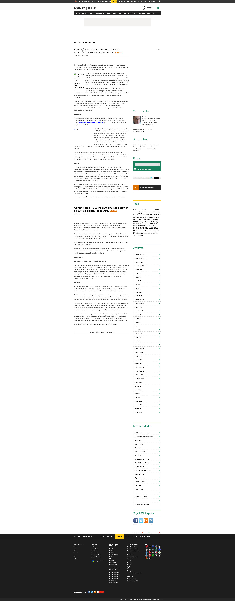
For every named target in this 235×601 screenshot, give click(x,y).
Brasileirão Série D (114, 578)
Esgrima (146, 219)
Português (130, 571)
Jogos (134, 536)
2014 (134, 210)
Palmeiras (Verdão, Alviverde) (153, 555)
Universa (126, 1)
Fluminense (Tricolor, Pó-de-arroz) (153, 552)
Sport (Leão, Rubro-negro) (146, 558)
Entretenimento (89, 536)
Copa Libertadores (132, 547)
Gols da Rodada (95, 557)
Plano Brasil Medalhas (100, 324)
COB (79, 197)
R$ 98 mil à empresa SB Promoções (91, 122)
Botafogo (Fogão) (159, 546)
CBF (139, 214)
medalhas (141, 225)
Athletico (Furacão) (146, 546)
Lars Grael (141, 223)
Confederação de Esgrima (86, 324)
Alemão (129, 561)
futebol (135, 222)
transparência (153, 233)
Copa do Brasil (113, 580)
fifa (157, 219)
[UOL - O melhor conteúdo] (77, 2)
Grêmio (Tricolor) (146, 555)
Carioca (111, 550)
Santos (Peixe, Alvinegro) (156, 555)
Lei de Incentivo (149, 223)
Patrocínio (148, 231)
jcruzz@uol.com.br (138, 131)
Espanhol (129, 563)
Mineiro (111, 558)
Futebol (90, 13)
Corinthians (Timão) (153, 549)
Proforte (153, 231)
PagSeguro (151, 1)
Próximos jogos (95, 553)
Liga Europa (130, 559)
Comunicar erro (155, 532)
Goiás (159, 552)
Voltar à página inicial (102, 332)
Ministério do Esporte (95, 197)
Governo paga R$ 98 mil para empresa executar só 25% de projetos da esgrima (101, 209)
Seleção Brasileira (99, 561)
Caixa (158, 212)
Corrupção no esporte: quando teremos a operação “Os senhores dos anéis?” (97, 51)
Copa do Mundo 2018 (133, 581)
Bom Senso (151, 212)
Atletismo (155, 210)
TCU (148, 233)
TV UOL (139, 1)
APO (145, 210)
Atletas (149, 210)
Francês (129, 565)
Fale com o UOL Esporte (136, 532)
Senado (145, 233)
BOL (145, 1)
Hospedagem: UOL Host (157, 599)
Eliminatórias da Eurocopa (134, 573)
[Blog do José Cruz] (117, 33)
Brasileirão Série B (114, 574)
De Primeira (127, 13)
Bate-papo (101, 1)
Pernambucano (113, 564)
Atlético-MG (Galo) (149, 546)
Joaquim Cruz (152, 222)
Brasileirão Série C (114, 576)
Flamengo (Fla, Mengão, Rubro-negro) (149, 552)
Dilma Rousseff (154, 217)
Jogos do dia (94, 549)
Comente (119, 52)
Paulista (119, 13)
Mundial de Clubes (132, 579)
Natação (142, 231)
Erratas (146, 532)
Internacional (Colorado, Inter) (149, 555)
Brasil (155, 212)
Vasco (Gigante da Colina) (149, 558)
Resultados (94, 551)
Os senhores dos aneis (108, 197)
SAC (95, 1)
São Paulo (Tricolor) (159, 555)
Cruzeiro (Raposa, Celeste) (159, 549)
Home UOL (77, 536)
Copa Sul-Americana (132, 549)
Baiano (111, 548)
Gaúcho (111, 556)
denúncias (142, 217)
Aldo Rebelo (139, 210)
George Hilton (143, 222)
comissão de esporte (151, 214)
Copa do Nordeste (114, 554)
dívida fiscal (138, 219)
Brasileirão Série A (114, 572)
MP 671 (136, 230)
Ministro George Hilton (150, 225)
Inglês (128, 567)
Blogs (84, 13)
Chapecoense (149, 549)
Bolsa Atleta (143, 212)
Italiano (129, 569)
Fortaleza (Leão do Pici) (156, 552)
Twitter (141, 524)
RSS (94, 592)
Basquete (142, 13)
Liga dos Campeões (132, 557)
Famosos (133, 1)
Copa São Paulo (113, 582)
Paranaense (112, 562)
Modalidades (78, 544)
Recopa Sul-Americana (133, 551)
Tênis (152, 13)
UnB (139, 235)
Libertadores (111, 13)
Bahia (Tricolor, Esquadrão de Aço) (156, 546)
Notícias (108, 1)
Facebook (135, 524)
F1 (136, 13)
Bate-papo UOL (145, 536)
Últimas (78, 13)
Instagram (151, 524)
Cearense (111, 552)
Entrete (120, 1)
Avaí (153, 546)
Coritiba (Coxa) (156, 549)
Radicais (76, 559)
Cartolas (135, 214)
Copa (158, 214)
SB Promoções (120, 197)
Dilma (147, 217)
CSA (146, 552)
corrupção (85, 197)
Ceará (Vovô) (146, 549)
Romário (140, 233)
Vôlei (148, 13)
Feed (146, 524)
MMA (133, 13)
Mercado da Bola (100, 13)
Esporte (114, 1)
